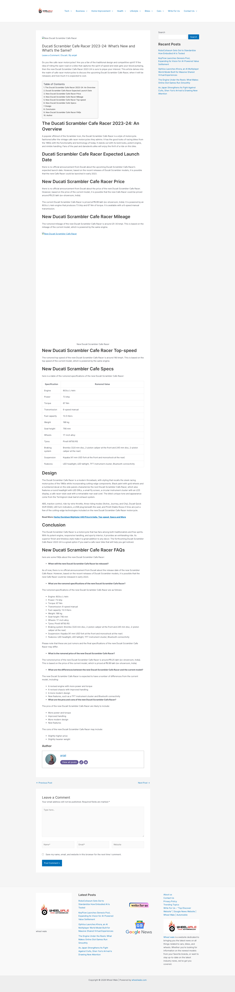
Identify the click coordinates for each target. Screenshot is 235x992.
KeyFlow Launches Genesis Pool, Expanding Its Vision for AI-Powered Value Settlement (178, 61)
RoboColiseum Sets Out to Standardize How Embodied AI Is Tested (94, 904)
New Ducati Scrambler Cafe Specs (61, 103)
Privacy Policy (170, 901)
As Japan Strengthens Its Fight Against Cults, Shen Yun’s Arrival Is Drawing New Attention (177, 90)
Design (48, 106)
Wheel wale (169, 937)
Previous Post (44, 783)
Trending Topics (171, 904)
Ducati (64, 55)
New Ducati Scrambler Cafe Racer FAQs (63, 112)
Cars (159, 11)
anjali (63, 755)
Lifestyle (134, 11)
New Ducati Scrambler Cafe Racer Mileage (64, 97)
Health (120, 11)
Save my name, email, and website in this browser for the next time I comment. (83, 854)
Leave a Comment (50, 55)
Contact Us (189, 11)
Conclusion (50, 109)
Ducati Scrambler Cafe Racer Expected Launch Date (69, 90)
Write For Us (174, 11)
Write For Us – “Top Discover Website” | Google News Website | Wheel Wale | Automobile (179, 911)
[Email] (86, 762)
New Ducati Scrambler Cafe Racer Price (63, 94)
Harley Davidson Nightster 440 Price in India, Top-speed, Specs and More (90, 517)
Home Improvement (100, 11)
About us (167, 894)
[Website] (81, 762)
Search (161, 32)
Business (80, 11)
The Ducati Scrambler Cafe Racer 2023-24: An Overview (70, 87)
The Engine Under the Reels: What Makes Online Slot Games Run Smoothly (95, 939)
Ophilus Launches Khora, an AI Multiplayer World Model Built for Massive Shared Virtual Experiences (178, 72)
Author (49, 115)
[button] (70, 11)
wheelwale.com (139, 980)
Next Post (144, 783)
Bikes (147, 11)
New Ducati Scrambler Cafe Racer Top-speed (66, 100)
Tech (66, 11)
